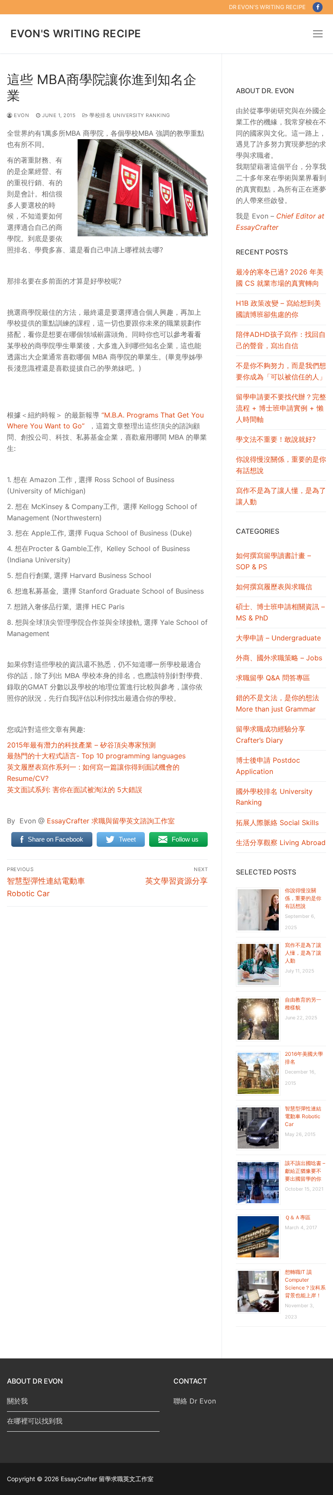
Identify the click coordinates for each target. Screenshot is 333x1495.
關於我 (17, 1401)
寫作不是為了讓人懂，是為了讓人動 (281, 496)
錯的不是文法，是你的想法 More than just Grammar (277, 703)
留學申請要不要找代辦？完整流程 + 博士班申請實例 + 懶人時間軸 (281, 408)
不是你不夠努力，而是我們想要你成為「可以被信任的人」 (281, 371)
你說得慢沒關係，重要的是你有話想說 (281, 465)
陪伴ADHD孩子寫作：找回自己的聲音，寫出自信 (281, 340)
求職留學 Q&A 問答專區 (273, 677)
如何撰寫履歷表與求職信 (274, 586)
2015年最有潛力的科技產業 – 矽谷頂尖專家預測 (81, 745)
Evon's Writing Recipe (75, 33)
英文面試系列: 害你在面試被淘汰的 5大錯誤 (74, 789)
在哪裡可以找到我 (34, 1421)
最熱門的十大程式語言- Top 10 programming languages (96, 755)
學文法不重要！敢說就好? (276, 439)
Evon (21, 115)
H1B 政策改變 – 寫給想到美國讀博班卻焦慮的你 (278, 309)
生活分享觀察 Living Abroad (281, 842)
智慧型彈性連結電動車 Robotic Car (303, 1116)
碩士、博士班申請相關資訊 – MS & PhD (280, 612)
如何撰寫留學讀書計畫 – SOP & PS (273, 561)
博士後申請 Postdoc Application (268, 766)
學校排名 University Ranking (129, 115)
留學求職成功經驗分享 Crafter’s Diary (270, 734)
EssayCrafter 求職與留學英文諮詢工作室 (111, 820)
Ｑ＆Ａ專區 (297, 1217)
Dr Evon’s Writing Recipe (267, 6)
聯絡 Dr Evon (194, 1401)
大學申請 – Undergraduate (278, 637)
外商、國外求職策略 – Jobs (279, 657)
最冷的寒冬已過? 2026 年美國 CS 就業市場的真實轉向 (279, 277)
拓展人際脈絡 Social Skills (277, 822)
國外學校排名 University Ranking (274, 797)
